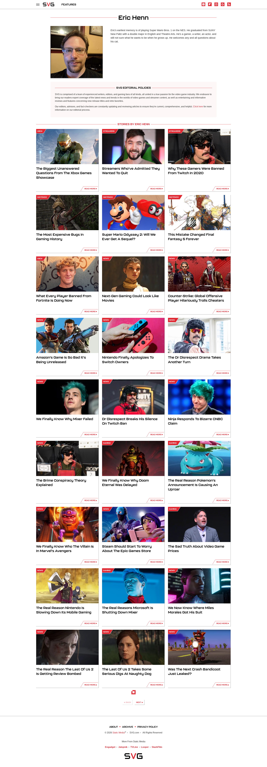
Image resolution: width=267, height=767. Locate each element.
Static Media (119, 732)
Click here (198, 106)
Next (138, 702)
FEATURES (68, 4)
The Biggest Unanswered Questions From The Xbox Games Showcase (64, 173)
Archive (127, 726)
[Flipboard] (210, 5)
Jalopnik (122, 747)
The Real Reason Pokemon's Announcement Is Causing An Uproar (193, 484)
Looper (145, 747)
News (106, 259)
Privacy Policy (147, 726)
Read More (89, 189)
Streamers (108, 131)
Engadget (110, 747)
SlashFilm (157, 747)
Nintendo (42, 197)
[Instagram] (216, 5)
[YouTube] (203, 5)
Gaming (107, 443)
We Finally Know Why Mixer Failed (64, 419)
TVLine (134, 747)
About (113, 726)
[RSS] (229, 5)
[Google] (222, 5)
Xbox (39, 131)
